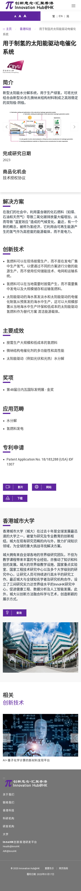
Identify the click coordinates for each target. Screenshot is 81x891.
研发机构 (9, 826)
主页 (9, 28)
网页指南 (63, 868)
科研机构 (9, 818)
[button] (15, 487)
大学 (6, 834)
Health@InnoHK (11, 846)
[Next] (74, 738)
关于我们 (9, 794)
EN (61, 16)
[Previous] (6, 126)
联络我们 (9, 802)
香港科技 (25, 28)
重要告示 (49, 868)
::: (4, 28)
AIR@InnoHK (10, 851)
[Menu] (73, 5)
